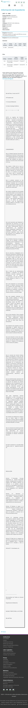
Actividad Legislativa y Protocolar (11, 685)
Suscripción (6, 661)
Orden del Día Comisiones (9, 653)
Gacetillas (5, 659)
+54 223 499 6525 (23, 704)
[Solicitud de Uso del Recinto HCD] (9, 5)
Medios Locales (7, 666)
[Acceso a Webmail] (15, 5)
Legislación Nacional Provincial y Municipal (13, 677)
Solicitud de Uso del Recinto (10, 667)
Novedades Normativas (8, 675)
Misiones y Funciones (8, 672)
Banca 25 (5, 683)
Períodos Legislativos (8, 681)
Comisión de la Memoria (9, 654)
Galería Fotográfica (7, 664)
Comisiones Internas (8, 642)
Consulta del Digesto (7, 78)
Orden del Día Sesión (8, 651)
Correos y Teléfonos (8, 647)
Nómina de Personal (8, 643)
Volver (4, 631)
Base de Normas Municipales (10, 674)
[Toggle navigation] (22, 5)
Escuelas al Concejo (8, 686)
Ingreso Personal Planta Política (10, 645)
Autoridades (6, 638)
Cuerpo (5, 640)
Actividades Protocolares (9, 662)
